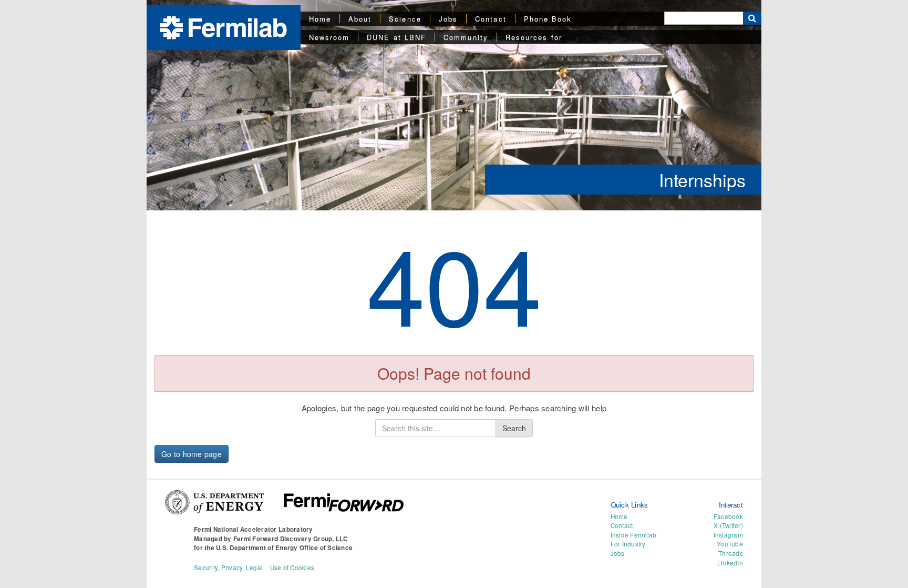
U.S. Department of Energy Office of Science (284, 547)
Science (405, 18)
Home (320, 18)
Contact (491, 18)
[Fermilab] (223, 27)
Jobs (448, 18)
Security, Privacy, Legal (228, 567)
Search (514, 428)
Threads (730, 553)
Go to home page (191, 454)
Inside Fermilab (634, 535)
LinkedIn (730, 563)
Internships (702, 179)
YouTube (730, 544)
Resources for (533, 37)
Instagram (728, 535)
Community (465, 37)
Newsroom (329, 37)
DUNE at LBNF (396, 37)
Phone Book (548, 18)
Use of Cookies (292, 567)
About (360, 18)
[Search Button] (752, 18)
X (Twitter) (728, 525)
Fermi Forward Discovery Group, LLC (290, 538)
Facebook (728, 516)
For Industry (628, 544)
